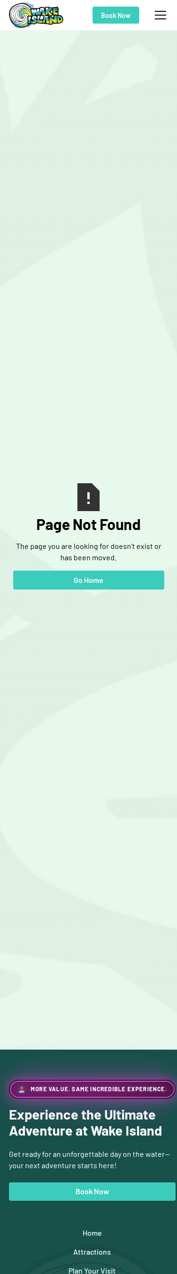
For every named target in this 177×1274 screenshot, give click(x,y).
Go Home (88, 579)
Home (92, 1232)
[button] (158, 15)
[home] (36, 15)
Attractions (92, 1251)
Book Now (116, 15)
